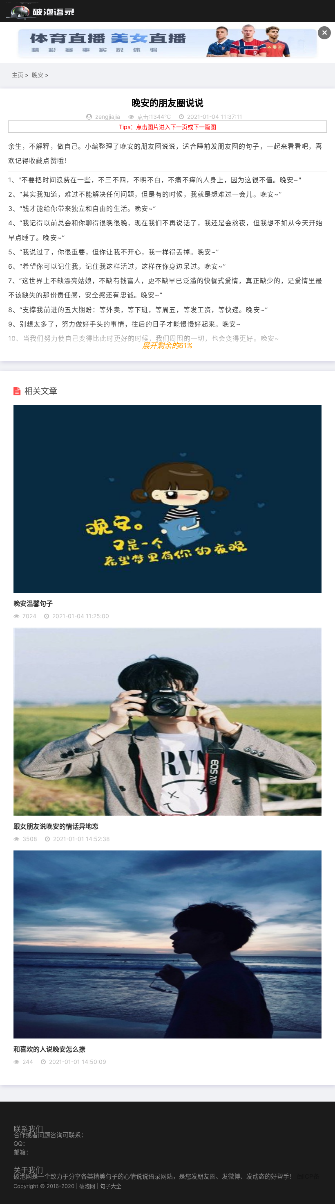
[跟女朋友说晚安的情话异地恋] (167, 813)
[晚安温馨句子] (167, 590)
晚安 (37, 74)
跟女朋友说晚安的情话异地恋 (55, 826)
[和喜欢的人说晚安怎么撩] (167, 1036)
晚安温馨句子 (33, 603)
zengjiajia (107, 116)
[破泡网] (41, 11)
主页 (17, 74)
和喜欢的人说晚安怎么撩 (49, 1049)
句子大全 (110, 1186)
